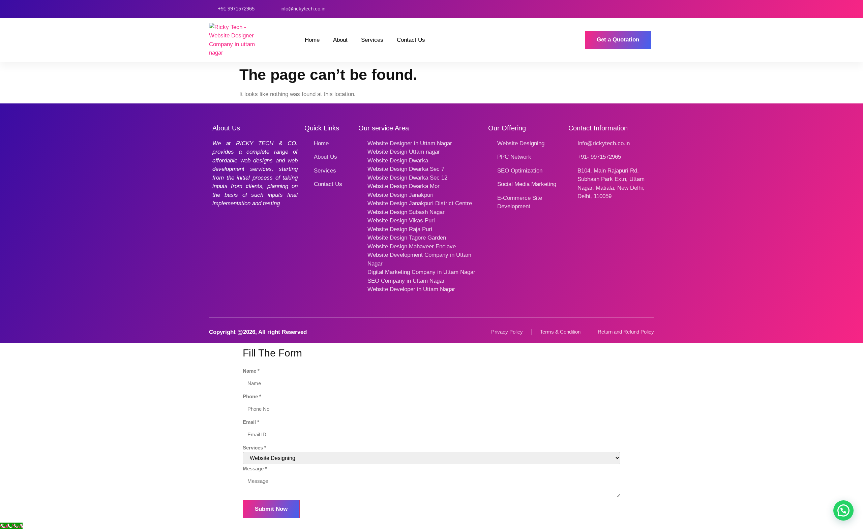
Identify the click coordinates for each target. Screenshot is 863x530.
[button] (843, 510)
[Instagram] (628, 9)
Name (251, 371)
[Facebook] (619, 9)
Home (312, 40)
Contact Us (411, 40)
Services (372, 40)
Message (255, 468)
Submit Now (271, 509)
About (340, 40)
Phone (252, 396)
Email (251, 422)
